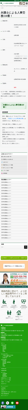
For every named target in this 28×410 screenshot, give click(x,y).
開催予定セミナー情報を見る (13, 266)
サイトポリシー (5, 395)
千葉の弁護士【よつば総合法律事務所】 (7, 3)
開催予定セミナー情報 (8, 165)
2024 (2, 187)
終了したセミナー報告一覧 (15, 258)
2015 (2, 212)
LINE (12, 403)
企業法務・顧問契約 (7, 362)
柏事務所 (4, 374)
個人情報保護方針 (5, 393)
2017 (2, 207)
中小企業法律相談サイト (14, 307)
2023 (2, 190)
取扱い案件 (4, 345)
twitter (7, 403)
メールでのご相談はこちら (12, 286)
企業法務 (4, 347)
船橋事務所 (5, 376)
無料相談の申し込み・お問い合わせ (9, 391)
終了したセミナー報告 (8, 167)
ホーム (3, 343)
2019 (2, 201)
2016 (2, 210)
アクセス (17, 0)
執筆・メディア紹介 (6, 381)
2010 (2, 226)
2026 (2, 182)
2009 (2, 229)
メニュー (27, 3)
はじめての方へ (5, 353)
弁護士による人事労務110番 (15, 118)
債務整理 (4, 348)
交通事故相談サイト (4, 306)
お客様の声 (5, 357)
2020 (2, 199)
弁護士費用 (4, 359)
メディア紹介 (6, 170)
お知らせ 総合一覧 (7, 156)
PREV (5, 258)
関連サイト (4, 389)
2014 (2, 215)
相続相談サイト (9, 317)
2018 (2, 204)
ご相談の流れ (23, 286)
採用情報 (5, 173)
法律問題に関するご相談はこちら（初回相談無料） (14, 279)
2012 (2, 221)
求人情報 (8, 406)
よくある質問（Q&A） (7, 356)
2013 (2, 218)
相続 (3, 350)
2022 (2, 193)
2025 (2, 185)
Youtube (17, 403)
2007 (2, 232)
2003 (2, 237)
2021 (2, 196)
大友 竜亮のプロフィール (20, 56)
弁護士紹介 (4, 368)
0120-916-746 (20, 3)
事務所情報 (4, 370)
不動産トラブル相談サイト (18, 318)
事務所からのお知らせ (8, 159)
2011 (2, 224)
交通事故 (4, 346)
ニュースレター (5, 386)
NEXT (23, 258)
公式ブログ (5, 162)
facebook (2, 403)
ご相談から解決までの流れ (8, 355)
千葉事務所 (5, 373)
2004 (2, 235)
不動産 (4, 351)
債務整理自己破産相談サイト (23, 307)
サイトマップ (24, 0)
